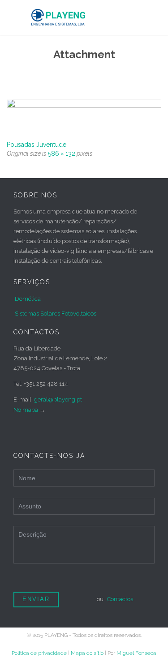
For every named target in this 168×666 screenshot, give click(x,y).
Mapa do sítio (87, 653)
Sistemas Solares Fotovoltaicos (55, 313)
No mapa (25, 409)
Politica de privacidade (39, 653)
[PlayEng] (90, 17)
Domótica (28, 298)
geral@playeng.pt (58, 399)
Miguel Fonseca (136, 653)
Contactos (120, 599)
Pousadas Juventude (36, 144)
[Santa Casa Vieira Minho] (84, 116)
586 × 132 (61, 153)
